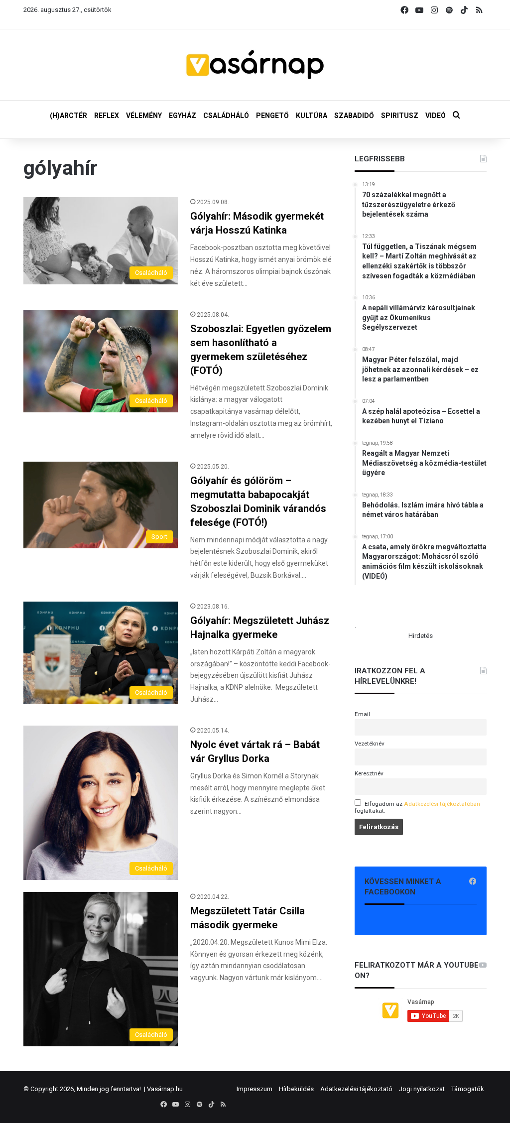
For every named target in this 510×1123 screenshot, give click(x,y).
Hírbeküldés (296, 1089)
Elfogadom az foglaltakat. (417, 807)
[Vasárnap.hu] (255, 64)
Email (362, 714)
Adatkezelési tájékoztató (356, 1089)
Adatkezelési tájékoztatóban (442, 803)
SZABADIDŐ (354, 116)
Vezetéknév (369, 743)
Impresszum (254, 1089)
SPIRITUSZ (399, 116)
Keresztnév (369, 773)
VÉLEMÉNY (144, 116)
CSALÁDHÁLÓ (226, 116)
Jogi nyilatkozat (422, 1089)
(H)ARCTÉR (68, 116)
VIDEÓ (435, 116)
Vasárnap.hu (165, 1089)
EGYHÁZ (182, 116)
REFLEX (106, 116)
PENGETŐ (272, 116)
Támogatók (467, 1089)
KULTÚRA (311, 116)
